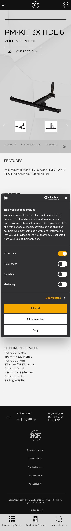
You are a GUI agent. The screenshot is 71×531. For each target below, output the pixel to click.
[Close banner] (66, 198)
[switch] (62, 264)
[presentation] (3, 125)
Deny (35, 330)
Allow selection (35, 319)
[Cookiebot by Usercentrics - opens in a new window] (45, 198)
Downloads (53, 144)
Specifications (31, 144)
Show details (53, 297)
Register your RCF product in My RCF (56, 417)
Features (10, 144)
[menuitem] (35, 510)
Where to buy (26, 51)
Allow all (35, 308)
